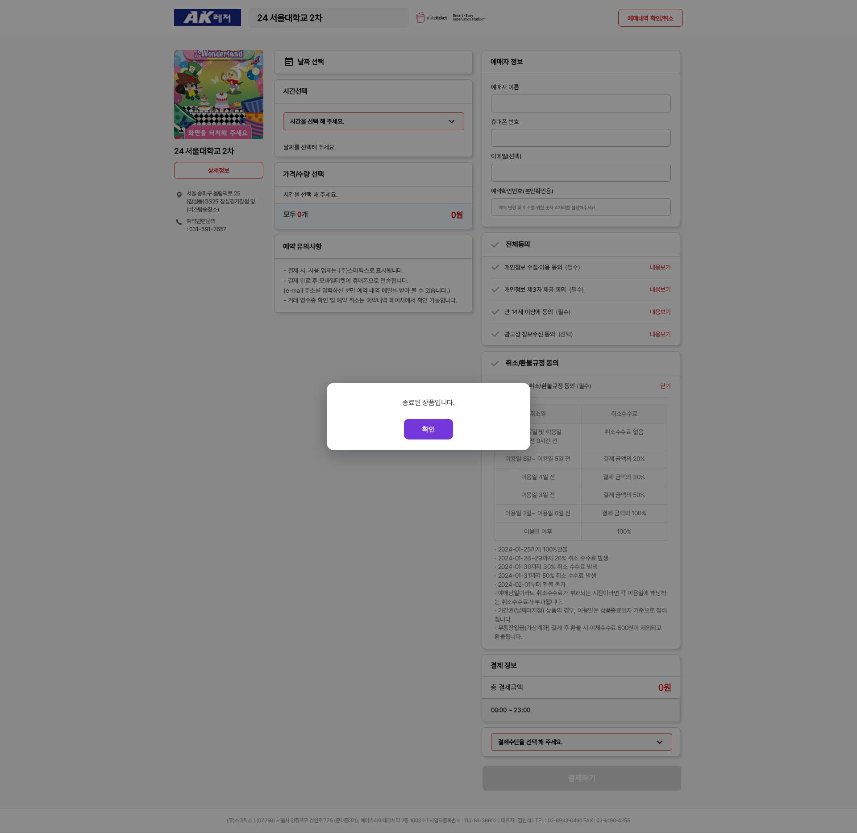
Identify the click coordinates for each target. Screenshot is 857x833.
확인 (428, 429)
